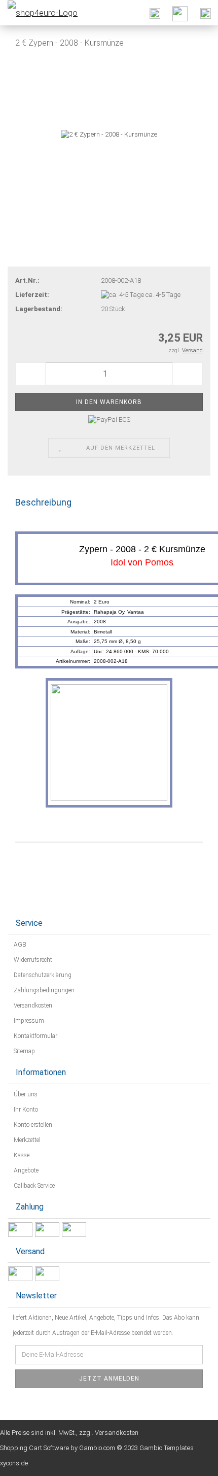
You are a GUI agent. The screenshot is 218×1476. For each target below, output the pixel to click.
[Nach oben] (190, 1460)
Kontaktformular (34, 1035)
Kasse (20, 1155)
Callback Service (33, 1185)
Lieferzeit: (32, 294)
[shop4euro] (39, 12)
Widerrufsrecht (32, 959)
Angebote (25, 1170)
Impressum (28, 1020)
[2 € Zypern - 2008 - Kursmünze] (109, 134)
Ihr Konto (25, 1109)
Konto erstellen (32, 1124)
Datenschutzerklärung (41, 975)
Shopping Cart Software (34, 1448)
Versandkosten (32, 1005)
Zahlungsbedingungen (43, 990)
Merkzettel (26, 1140)
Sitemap (23, 1051)
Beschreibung (43, 502)
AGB (19, 944)
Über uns (25, 1094)
